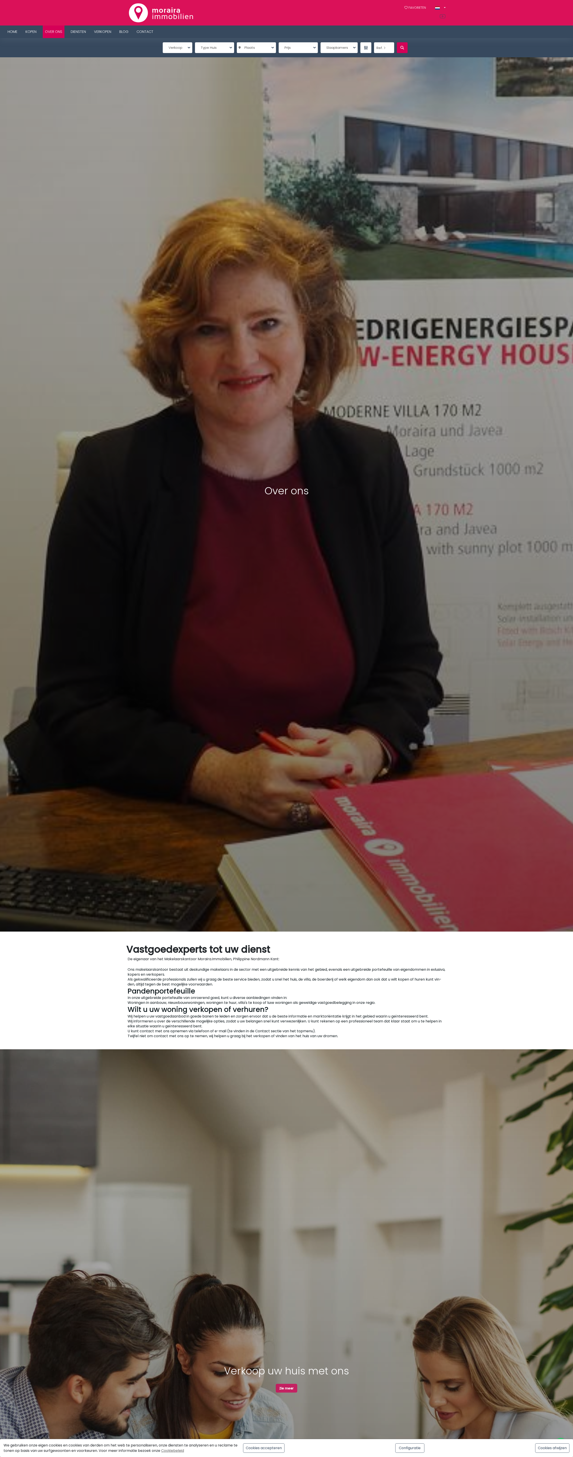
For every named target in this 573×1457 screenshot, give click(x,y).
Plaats (249, 47)
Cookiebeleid (172, 1450)
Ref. (380, 47)
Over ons (53, 31)
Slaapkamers (337, 47)
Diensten (78, 31)
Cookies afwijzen (552, 1448)
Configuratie (410, 1448)
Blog (123, 31)
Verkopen (102, 31)
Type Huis (209, 47)
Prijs (287, 47)
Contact (145, 31)
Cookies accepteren (264, 1448)
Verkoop (175, 47)
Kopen (31, 31)
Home (12, 31)
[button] (440, 8)
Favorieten (417, 7)
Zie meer (286, 1388)
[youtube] (444, 16)
